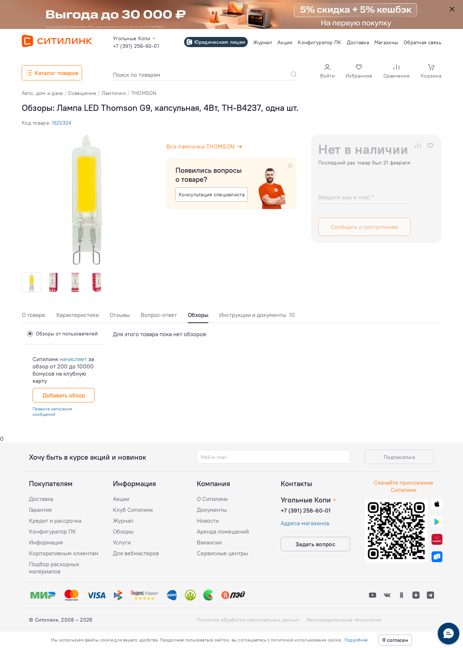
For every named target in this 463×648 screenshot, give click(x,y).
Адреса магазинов (305, 523)
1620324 (61, 123)
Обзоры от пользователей (67, 333)
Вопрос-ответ (159, 314)
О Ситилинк (212, 498)
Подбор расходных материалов (54, 567)
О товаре (33, 314)
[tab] (33, 316)
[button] (327, 71)
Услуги (122, 542)
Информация (46, 542)
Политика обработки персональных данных (248, 619)
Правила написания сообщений (52, 411)
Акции (121, 498)
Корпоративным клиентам (63, 553)
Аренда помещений (223, 531)
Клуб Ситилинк (133, 509)
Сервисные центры (222, 553)
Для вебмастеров (136, 553)
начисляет (73, 359)
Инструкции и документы (257, 314)
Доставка (41, 498)
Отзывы (120, 314)
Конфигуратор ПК (52, 531)
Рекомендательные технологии (344, 619)
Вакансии (209, 542)
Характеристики (77, 314)
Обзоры (123, 531)
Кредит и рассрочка (55, 520)
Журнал (123, 520)
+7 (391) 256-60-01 (306, 510)
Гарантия (40, 509)
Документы (212, 509)
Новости (208, 520)
